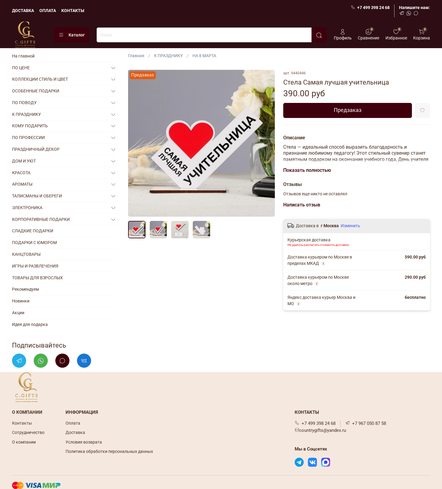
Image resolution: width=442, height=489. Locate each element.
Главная (136, 55)
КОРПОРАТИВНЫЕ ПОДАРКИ (41, 219)
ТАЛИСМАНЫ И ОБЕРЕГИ (37, 195)
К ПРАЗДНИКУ (168, 55)
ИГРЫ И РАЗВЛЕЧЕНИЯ (35, 266)
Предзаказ (347, 110)
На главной (23, 56)
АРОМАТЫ (22, 184)
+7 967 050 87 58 (369, 423)
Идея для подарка (30, 324)
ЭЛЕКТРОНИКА (27, 207)
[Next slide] (266, 143)
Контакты (22, 423)
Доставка (75, 432)
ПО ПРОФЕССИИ (28, 137)
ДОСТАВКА (23, 10)
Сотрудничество (28, 432)
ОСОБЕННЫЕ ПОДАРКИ (35, 90)
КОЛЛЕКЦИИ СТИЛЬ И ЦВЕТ (40, 79)
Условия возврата (84, 442)
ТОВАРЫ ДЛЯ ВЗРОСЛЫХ (37, 277)
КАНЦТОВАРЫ (26, 254)
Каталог (77, 34)
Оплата (73, 423)
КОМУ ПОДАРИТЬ (30, 125)
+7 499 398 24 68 (373, 7)
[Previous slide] (136, 143)
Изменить (350, 225)
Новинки (20, 301)
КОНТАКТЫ (72, 10)
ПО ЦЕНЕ (21, 67)
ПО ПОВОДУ (24, 102)
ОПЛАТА (47, 10)
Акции (18, 312)
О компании (24, 442)
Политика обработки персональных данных (109, 451)
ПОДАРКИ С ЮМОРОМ (34, 242)
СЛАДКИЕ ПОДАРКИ (32, 230)
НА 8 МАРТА (204, 55)
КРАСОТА (21, 172)
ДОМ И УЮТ (24, 161)
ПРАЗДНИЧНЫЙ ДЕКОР (36, 149)
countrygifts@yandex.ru (322, 430)
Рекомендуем (25, 289)
